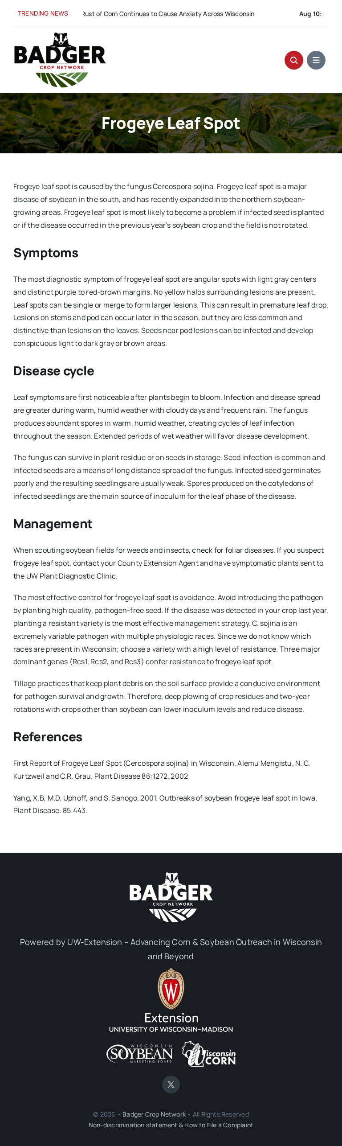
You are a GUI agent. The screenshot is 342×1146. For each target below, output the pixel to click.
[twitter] (171, 1084)
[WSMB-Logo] (139, 1048)
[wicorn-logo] (209, 1044)
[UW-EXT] (171, 971)
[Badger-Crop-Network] (60, 35)
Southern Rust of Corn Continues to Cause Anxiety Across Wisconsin (121, 13)
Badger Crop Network (154, 1114)
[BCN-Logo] (171, 874)
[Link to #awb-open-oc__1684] (316, 60)
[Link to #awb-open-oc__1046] (294, 60)
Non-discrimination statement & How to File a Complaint (171, 1125)
